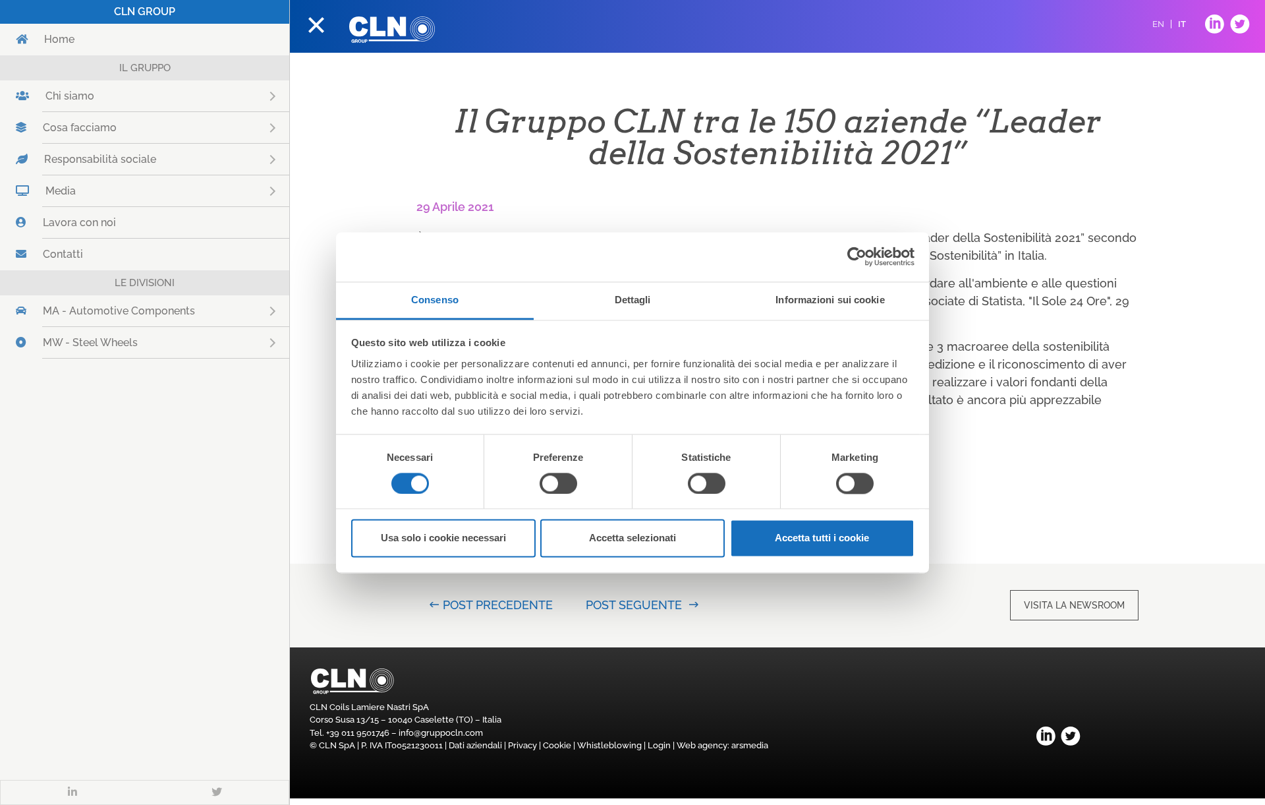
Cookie (557, 745)
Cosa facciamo (117, 127)
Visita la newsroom (1074, 605)
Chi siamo (107, 96)
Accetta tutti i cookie (822, 538)
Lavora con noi (79, 222)
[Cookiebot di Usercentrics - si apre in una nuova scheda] (856, 256)
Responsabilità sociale (138, 159)
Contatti (63, 254)
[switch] (558, 483)
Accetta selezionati (632, 538)
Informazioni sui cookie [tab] (829, 299)
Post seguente (634, 605)
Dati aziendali (475, 745)
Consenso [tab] (435, 299)
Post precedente (498, 605)
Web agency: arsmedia (722, 745)
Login (659, 745)
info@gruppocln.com (441, 733)
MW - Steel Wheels (128, 342)
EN (1158, 24)
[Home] (392, 29)
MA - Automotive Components (157, 311)
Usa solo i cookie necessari (443, 538)
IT (1182, 24)
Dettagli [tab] (633, 299)
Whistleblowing (609, 745)
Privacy (522, 745)
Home (59, 39)
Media (98, 191)
